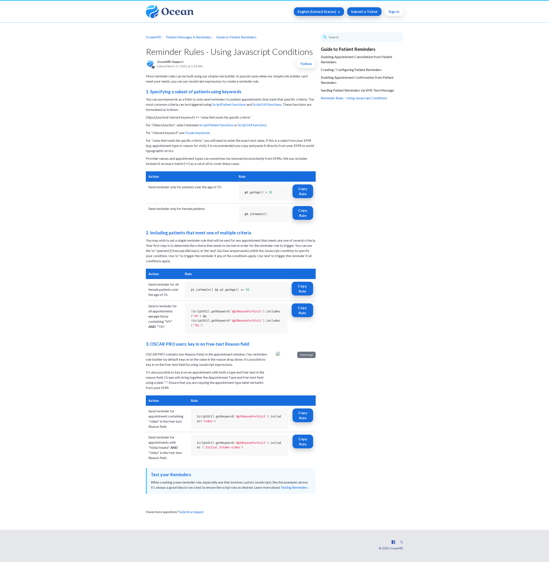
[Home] (169, 11)
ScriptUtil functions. (253, 125)
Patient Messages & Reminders (189, 37)
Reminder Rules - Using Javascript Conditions (354, 98)
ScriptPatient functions (229, 104)
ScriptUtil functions (267, 104)
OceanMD (153, 37)
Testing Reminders (294, 487)
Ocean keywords (197, 133)
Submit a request (191, 512)
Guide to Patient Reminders (236, 37)
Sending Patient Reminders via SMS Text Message (357, 90)
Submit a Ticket (364, 11)
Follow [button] (306, 64)
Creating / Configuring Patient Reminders (351, 70)
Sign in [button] (394, 11)
